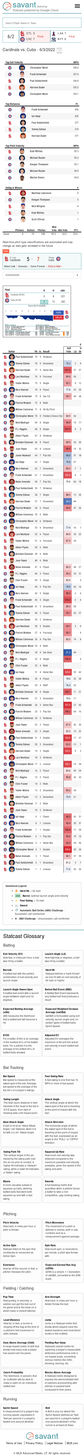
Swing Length (11, 1099)
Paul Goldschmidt (39, 80)
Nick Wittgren (38, 206)
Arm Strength (52, 1297)
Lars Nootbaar (22, 376)
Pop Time (8, 1297)
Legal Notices (55, 1443)
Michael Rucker (37, 157)
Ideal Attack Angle (13, 1122)
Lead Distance (11, 1320)
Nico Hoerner (22, 389)
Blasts (6, 1181)
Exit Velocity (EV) (13, 954)
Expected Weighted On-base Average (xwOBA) (61, 1010)
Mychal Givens (37, 177)
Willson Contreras (24, 409)
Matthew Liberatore (41, 193)
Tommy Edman (39, 129)
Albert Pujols (21, 435)
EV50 (6, 1035)
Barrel (26, 896)
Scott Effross (38, 219)
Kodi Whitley (36, 151)
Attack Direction (54, 1122)
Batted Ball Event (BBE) (58, 989)
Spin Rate (50, 1245)
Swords (49, 1181)
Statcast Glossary (23, 935)
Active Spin (9, 1245)
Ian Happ (36, 116)
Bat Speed (9, 1076)
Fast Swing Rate (54, 1076)
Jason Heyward (23, 455)
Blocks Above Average (58, 1372)
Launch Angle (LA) (55, 954)
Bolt (47, 1408)
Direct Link (10, 266)
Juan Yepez (21, 448)
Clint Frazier (21, 580)
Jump (48, 1320)
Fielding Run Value (55, 1342)
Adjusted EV (52, 1035)
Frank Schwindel (38, 74)
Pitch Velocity (11, 1222)
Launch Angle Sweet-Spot (18, 989)
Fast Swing (26, 900)
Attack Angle (52, 1099)
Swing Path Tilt (11, 1151)
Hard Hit (24, 891)
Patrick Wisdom (23, 402)
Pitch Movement (54, 1222)
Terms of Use (14, 1443)
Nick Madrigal (22, 422)
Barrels (7, 970)
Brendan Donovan (24, 442)
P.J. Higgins (21, 429)
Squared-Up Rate (54, 1151)
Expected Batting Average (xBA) (18, 1010)
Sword (23, 905)
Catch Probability (13, 1372)
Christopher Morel (39, 67)
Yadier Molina (22, 383)
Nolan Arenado (22, 481)
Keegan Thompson (39, 164)
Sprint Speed (10, 1408)
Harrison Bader (37, 87)
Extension (9, 1265)
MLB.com (72, 1443)
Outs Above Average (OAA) (18, 1342)
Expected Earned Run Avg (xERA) (60, 1266)
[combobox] (42, 23)
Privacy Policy (35, 1443)
